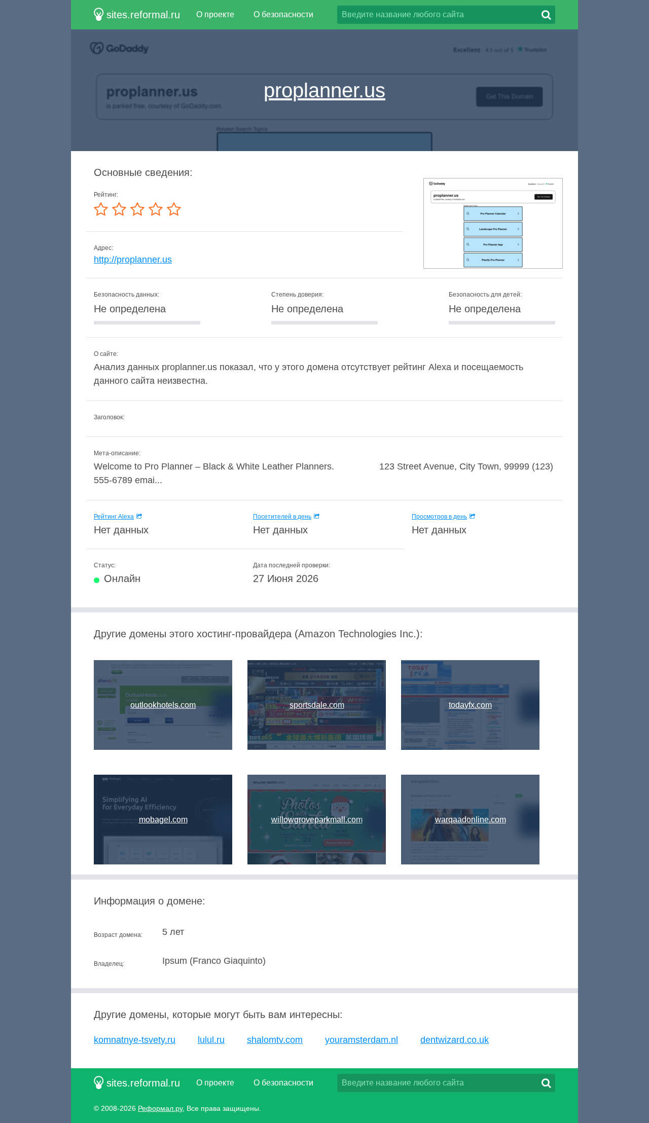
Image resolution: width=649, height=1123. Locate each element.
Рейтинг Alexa (114, 516)
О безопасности (283, 14)
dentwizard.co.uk (454, 1040)
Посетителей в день (282, 516)
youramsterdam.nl (361, 1040)
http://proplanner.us (133, 260)
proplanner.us (324, 90)
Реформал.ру (160, 1108)
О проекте (215, 14)
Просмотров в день (439, 516)
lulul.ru (211, 1040)
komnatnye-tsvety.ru (134, 1040)
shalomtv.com (275, 1040)
